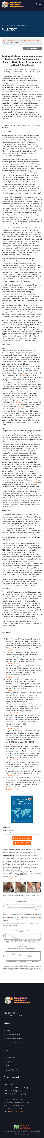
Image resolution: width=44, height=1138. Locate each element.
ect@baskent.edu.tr (16, 1112)
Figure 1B (20, 406)
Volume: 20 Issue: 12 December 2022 (24, 41)
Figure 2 (19, 400)
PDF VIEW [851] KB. (22, 838)
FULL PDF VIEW (22, 843)
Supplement (10, 1062)
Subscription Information (15, 1043)
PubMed (17, 650)
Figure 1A (24, 375)
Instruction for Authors (14, 1039)
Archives (9, 1066)
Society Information (13, 1035)
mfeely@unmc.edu (12, 878)
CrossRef (9, 650)
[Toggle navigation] (40, 4)
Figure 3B (33, 482)
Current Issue (11, 1058)
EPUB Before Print (12, 1070)
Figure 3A (19, 402)
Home (5, 41)
